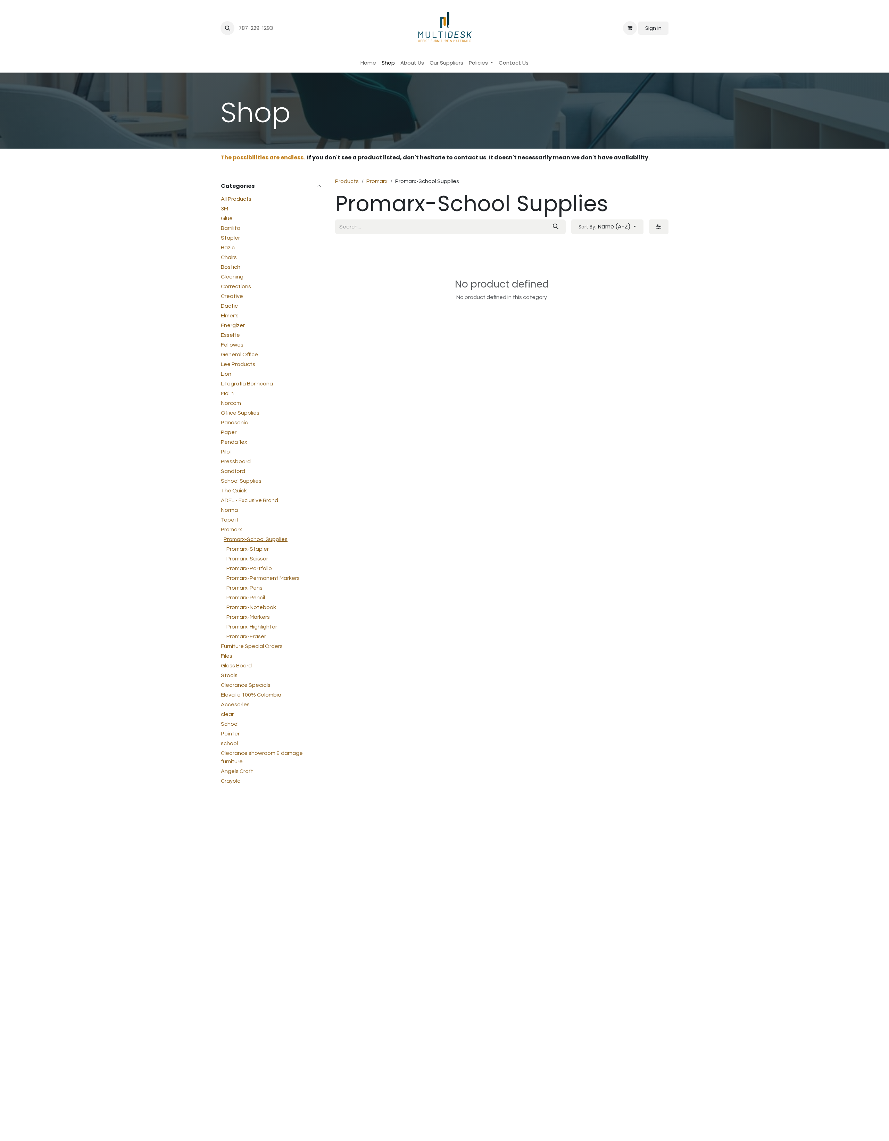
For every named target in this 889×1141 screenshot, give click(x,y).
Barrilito (230, 228)
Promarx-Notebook (251, 607)
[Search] (556, 226)
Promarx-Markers (248, 617)
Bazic (228, 247)
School (230, 724)
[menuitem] (368, 63)
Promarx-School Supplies (256, 539)
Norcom (231, 403)
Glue (227, 218)
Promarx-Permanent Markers (263, 578)
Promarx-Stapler (247, 549)
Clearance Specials (246, 685)
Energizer (233, 325)
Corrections (236, 286)
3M (224, 208)
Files (226, 656)
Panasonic (234, 422)
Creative (232, 296)
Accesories (235, 704)
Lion (226, 374)
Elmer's (230, 315)
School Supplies (241, 481)
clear (227, 714)
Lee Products (238, 364)
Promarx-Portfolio (249, 568)
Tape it (230, 520)
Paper (228, 432)
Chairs (229, 257)
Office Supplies (240, 413)
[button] (227, 28)
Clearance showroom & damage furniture (262, 757)
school (229, 743)
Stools (229, 675)
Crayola (231, 781)
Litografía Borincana (247, 383)
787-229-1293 (256, 28)
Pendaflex (234, 442)
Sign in (653, 28)
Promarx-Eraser (246, 636)
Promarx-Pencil (245, 597)
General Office (239, 354)
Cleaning (232, 277)
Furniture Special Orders (252, 646)
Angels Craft (237, 771)
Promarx (231, 529)
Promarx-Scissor (247, 558)
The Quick (234, 490)
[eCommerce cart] (630, 28)
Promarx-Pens (244, 588)
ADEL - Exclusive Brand (249, 500)
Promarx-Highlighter (251, 627)
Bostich (230, 267)
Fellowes (232, 345)
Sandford (233, 471)
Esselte (230, 335)
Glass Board (236, 665)
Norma (229, 510)
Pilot (226, 452)
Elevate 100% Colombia (251, 695)
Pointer (230, 733)
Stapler (230, 238)
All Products (236, 199)
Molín (227, 393)
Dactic (229, 306)
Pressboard (236, 461)
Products (347, 181)
